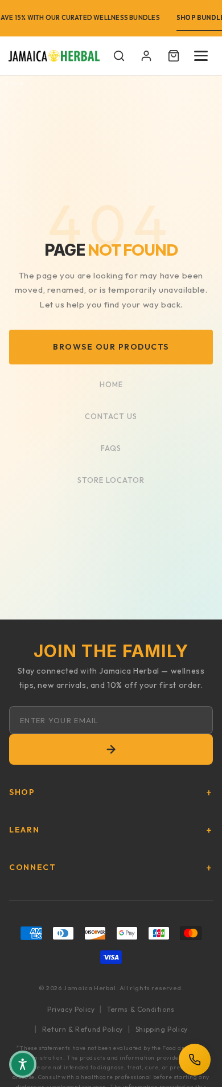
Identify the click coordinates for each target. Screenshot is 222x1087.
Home (15, 83)
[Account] (146, 55)
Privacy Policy (70, 1009)
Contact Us (111, 416)
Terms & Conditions (141, 1009)
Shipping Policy (161, 1029)
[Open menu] (200, 55)
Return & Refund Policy (82, 1029)
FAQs (111, 448)
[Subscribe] (111, 749)
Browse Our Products (111, 347)
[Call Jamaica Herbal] (195, 1060)
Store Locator (111, 480)
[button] (118, 55)
